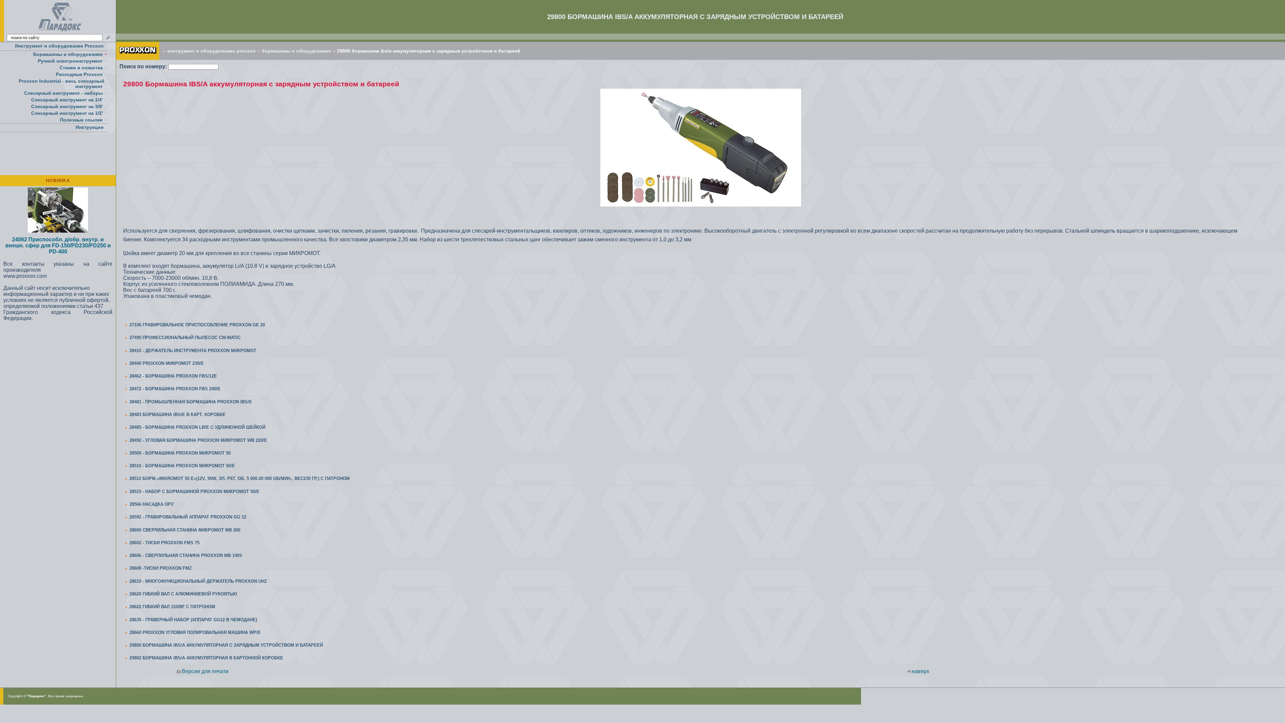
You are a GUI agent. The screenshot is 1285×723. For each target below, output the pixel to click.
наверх (920, 671)
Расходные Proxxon (79, 74)
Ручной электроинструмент (70, 61)
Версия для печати (205, 671)
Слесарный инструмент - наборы (63, 93)
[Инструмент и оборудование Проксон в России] (60, 31)
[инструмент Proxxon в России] (137, 58)
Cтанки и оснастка (81, 67)
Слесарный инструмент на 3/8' (67, 106)
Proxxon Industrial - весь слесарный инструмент (61, 83)
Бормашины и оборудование (68, 54)
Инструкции (90, 127)
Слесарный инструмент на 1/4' (67, 99)
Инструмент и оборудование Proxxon (59, 46)
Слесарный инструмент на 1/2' (67, 113)
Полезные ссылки (81, 120)
